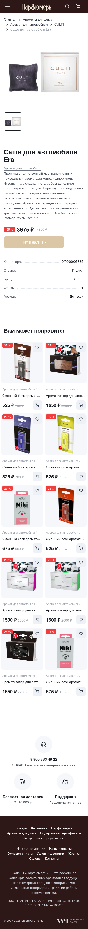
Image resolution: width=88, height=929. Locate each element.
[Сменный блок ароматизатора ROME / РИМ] (22, 362)
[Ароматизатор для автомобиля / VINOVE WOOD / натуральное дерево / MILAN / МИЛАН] (65, 362)
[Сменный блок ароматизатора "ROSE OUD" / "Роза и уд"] (65, 648)
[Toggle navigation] (7, 6)
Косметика (39, 828)
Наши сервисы (60, 848)
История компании (30, 848)
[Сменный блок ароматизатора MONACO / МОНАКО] (65, 434)
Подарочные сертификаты (60, 833)
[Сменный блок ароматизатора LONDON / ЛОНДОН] (65, 505)
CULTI (59, 24)
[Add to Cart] (37, 405)
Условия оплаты (20, 853)
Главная (10, 19)
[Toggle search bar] (67, 6)
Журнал (74, 853)
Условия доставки (50, 853)
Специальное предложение (44, 837)
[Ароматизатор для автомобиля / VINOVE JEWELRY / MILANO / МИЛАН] (22, 648)
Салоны (35, 858)
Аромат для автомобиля (29, 24)
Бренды (21, 828)
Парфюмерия (62, 828)
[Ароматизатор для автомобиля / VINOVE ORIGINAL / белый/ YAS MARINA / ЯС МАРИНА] (65, 577)
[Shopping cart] (78, 6)
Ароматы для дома (37, 19)
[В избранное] (37, 347)
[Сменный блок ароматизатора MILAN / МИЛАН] (22, 434)
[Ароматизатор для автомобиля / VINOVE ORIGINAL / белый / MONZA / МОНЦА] (22, 577)
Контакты (52, 858)
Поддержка (65, 796)
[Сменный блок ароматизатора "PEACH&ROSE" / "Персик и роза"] (22, 505)
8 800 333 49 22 (43, 759)
